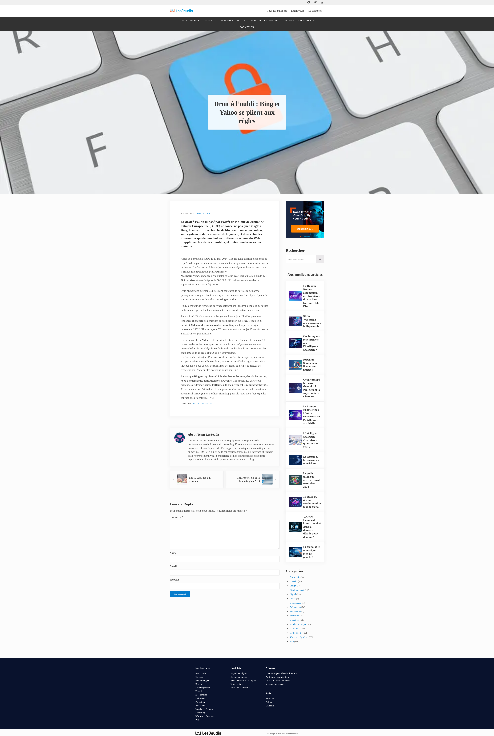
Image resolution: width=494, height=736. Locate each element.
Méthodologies (202, 680)
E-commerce (295, 603)
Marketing (207, 403)
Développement (297, 590)
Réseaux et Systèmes (299, 637)
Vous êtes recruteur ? (240, 687)
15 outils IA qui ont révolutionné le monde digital (312, 501)
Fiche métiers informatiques (243, 680)
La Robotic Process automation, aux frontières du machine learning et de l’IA (311, 296)
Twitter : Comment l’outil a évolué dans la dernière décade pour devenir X (312, 526)
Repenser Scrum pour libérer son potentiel (310, 364)
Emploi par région (238, 673)
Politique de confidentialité (278, 677)
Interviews (294, 620)
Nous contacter (237, 684)
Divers (293, 598)
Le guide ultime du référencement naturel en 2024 (311, 480)
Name (173, 552)
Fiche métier (295, 611)
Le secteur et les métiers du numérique (311, 460)
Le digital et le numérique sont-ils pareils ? (311, 551)
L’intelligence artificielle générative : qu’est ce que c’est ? (311, 440)
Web (292, 641)
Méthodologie (296, 633)
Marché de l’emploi (204, 709)
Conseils (293, 581)
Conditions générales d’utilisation (281, 673)
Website (174, 579)
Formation (294, 615)
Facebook (270, 698)
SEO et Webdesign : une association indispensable (312, 321)
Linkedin (270, 706)
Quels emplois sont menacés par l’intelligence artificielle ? (311, 343)
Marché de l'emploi (298, 624)
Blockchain (295, 577)
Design (293, 586)
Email (173, 566)
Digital (196, 403)
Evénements (295, 607)
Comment (176, 517)
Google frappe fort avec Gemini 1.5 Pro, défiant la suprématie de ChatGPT (311, 388)
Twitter (269, 702)
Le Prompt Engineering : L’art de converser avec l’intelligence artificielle (311, 415)
